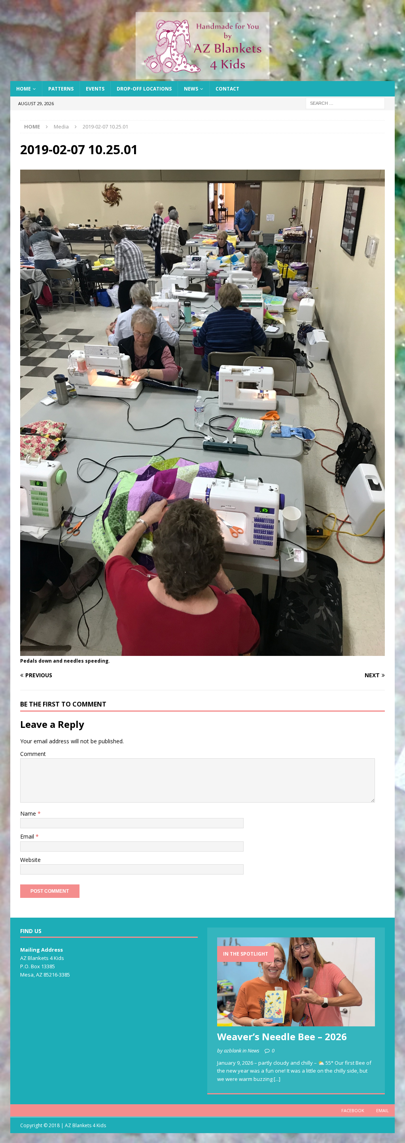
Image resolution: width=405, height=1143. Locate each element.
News (191, 88)
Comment (33, 754)
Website (30, 859)
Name (29, 813)
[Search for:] (345, 103)
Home (23, 88)
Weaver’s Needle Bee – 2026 (282, 1036)
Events (95, 88)
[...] (277, 1079)
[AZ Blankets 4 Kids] (202, 76)
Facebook (352, 1110)
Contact (227, 88)
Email (28, 836)
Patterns (61, 88)
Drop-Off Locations (144, 88)
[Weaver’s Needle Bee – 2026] (296, 981)
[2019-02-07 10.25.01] (202, 651)
